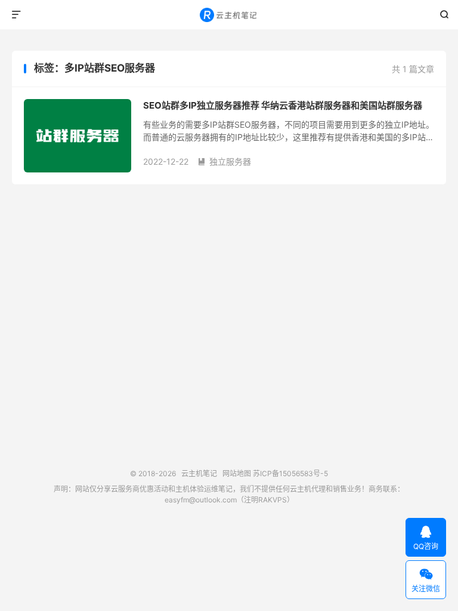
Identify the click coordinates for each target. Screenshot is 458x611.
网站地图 (236, 473)
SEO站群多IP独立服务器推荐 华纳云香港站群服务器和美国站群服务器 (282, 105)
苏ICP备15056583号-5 (290, 473)
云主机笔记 (229, 15)
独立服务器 (224, 161)
